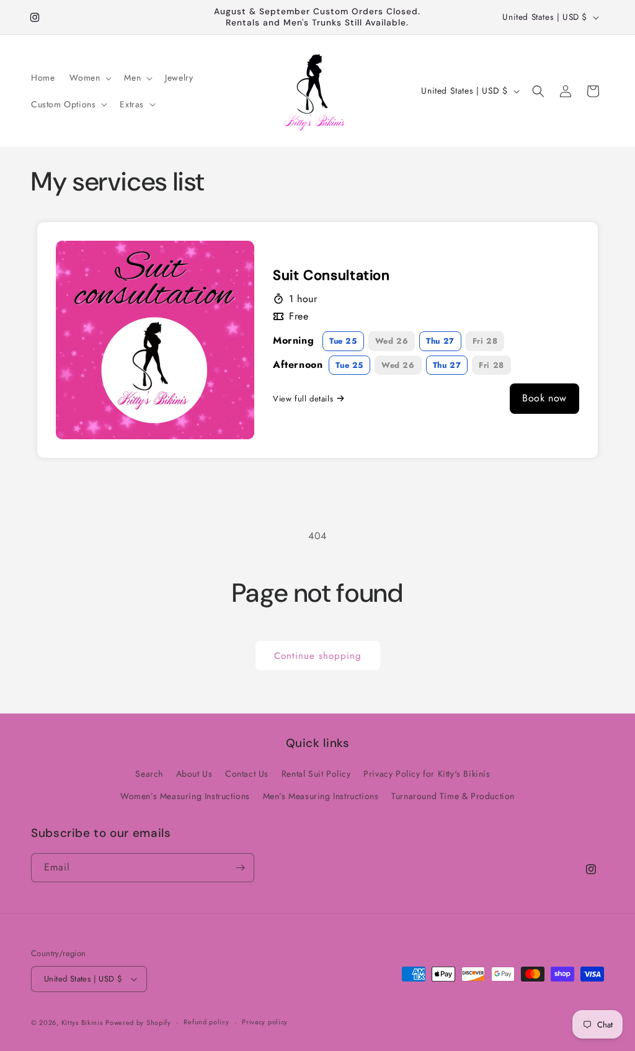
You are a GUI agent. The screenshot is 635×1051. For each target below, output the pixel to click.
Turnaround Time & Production (453, 796)
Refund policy (206, 1022)
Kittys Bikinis (82, 1022)
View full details (303, 399)
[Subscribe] (240, 867)
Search (149, 773)
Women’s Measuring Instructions (185, 796)
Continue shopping (318, 656)
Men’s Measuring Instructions (321, 796)
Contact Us (247, 773)
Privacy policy (265, 1022)
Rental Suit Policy (316, 773)
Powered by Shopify (138, 1022)
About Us (194, 773)
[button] (89, 78)
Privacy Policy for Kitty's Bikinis (426, 773)
